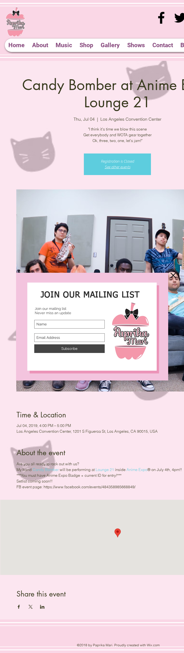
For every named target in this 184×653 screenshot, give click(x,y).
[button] (173, 275)
